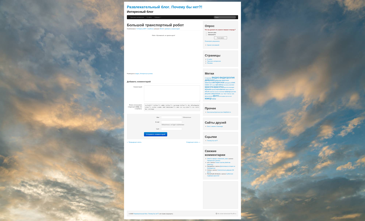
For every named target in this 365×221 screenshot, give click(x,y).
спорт (221, 93)
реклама (233, 91)
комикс (207, 85)
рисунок (207, 93)
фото (216, 95)
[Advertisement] (220, 195)
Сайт (157, 129)
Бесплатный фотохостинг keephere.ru (219, 112)
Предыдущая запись (134, 142)
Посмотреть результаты (212, 41)
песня (207, 91)
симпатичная (215, 93)
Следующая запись (193, 142)
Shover (162, 29)
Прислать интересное (137, 17)
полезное (216, 91)
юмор (208, 98)
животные (225, 80)
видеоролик (227, 77)
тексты (229, 94)
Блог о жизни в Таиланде (215, 126)
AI (205, 78)
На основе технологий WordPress (227, 213)
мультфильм (220, 89)
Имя (158, 117)
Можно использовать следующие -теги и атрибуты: (135, 107)
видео (137, 73)
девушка (210, 80)
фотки (211, 96)
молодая (231, 87)
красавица (219, 84)
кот (211, 85)
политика (221, 91)
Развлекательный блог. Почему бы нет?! (146, 214)
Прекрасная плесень (213, 160)
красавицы (226, 85)
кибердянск (228, 82)
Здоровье (208, 78)
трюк (233, 93)
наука (227, 89)
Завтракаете (212, 34)
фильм (207, 96)
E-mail (157, 122)
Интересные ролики (146, 73)
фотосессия (229, 96)
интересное (218, 82)
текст (225, 94)
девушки (218, 80)
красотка (219, 86)
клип (233, 82)
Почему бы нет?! (212, 140)
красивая (231, 85)
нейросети (231, 89)
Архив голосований (213, 45)
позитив (211, 91)
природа (228, 91)
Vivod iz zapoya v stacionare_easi (217, 158)
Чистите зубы (212, 32)
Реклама (210, 63)
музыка (208, 89)
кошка (213, 85)
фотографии (222, 96)
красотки (226, 87)
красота (209, 86)
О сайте (149, 17)
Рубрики (157, 17)
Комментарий (138, 87)
